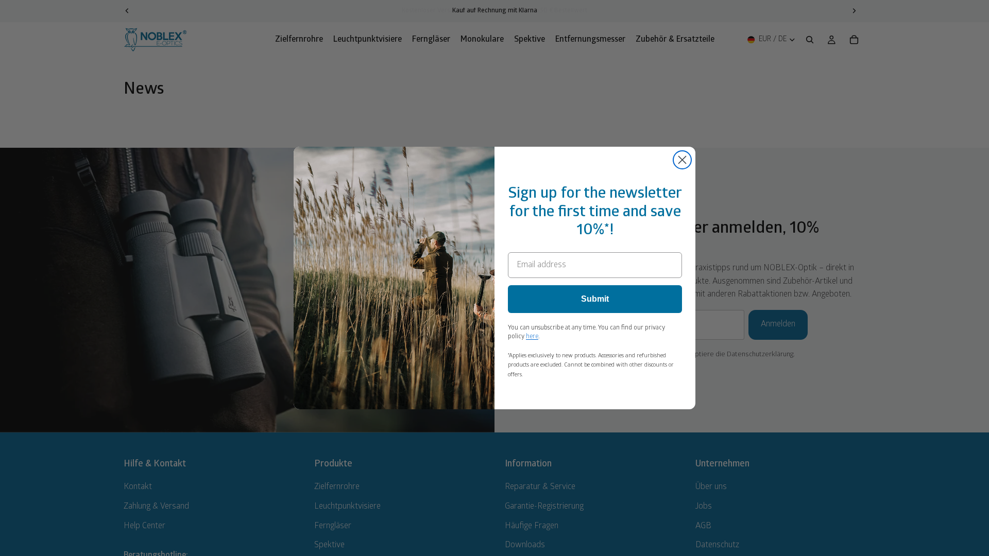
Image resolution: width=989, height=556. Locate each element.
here (532, 337)
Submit (595, 298)
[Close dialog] (682, 160)
